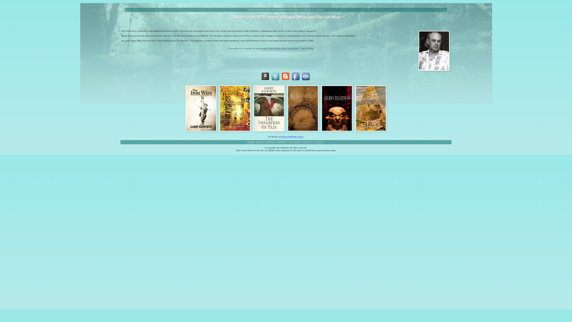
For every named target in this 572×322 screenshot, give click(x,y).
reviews (294, 9)
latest (320, 9)
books (271, 9)
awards (282, 9)
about (261, 9)
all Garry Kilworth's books (292, 136)
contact (308, 9)
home (251, 9)
